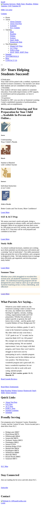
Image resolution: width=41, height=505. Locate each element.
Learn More (5, 212)
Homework (27, 391)
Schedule (8, 412)
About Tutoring (11, 393)
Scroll (3, 2)
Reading (8, 391)
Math (3, 391)
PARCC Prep (10, 408)
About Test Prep (11, 402)
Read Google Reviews (9, 379)
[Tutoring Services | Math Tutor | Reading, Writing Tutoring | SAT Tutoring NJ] (20, 6)
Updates (4, 14)
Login (3, 503)
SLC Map (4, 466)
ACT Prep (9, 406)
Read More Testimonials (9, 387)
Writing (14, 391)
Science (20, 391)
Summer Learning (11, 410)
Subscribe (4, 488)
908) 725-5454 (6, 10)
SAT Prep (9, 404)
